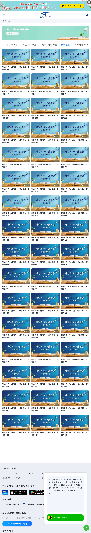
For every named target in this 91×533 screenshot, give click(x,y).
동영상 (9, 21)
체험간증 (6, 478)
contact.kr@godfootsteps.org (39, 504)
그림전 (18, 478)
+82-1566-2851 (12, 504)
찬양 (43, 473)
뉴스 (30, 478)
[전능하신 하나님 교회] (45, 15)
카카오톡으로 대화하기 (17, 524)
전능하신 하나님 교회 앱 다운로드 (18, 486)
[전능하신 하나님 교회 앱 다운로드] (5, 492)
